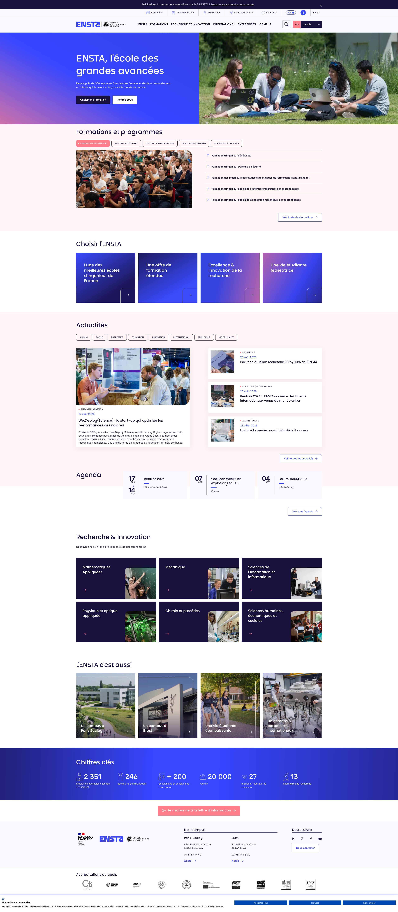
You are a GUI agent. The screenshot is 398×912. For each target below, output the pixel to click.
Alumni (84, 337)
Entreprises (247, 24)
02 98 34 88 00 (240, 854)
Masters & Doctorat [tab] (126, 143)
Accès (188, 860)
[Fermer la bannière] (321, 4)
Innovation (158, 337)
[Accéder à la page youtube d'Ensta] (320, 838)
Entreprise (117, 337)
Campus (265, 24)
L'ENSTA (142, 24)
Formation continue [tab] (194, 143)
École (99, 337)
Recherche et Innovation (190, 24)
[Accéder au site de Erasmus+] (211, 885)
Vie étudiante (226, 337)
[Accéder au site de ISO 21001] (261, 885)
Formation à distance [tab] (226, 143)
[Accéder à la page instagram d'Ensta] (302, 838)
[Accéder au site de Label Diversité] (310, 885)
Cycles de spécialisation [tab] (160, 143)
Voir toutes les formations (297, 217)
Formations (159, 24)
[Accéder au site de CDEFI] (137, 885)
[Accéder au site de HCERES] (162, 885)
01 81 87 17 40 (192, 854)
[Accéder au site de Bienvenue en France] (186, 885)
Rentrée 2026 (125, 99)
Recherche (204, 337)
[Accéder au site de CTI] (87, 885)
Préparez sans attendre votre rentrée (232, 4)
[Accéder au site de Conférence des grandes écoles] (112, 885)
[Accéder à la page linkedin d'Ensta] (293, 838)
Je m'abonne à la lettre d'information (199, 810)
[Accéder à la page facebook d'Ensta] (311, 838)
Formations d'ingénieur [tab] (93, 143)
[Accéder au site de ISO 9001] (236, 885)
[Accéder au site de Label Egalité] (286, 885)
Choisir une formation (93, 99)
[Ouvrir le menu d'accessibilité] (303, 12)
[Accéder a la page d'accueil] (101, 24)
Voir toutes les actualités (298, 458)
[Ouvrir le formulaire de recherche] (286, 24)
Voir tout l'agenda (302, 511)
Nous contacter (305, 847)
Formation (138, 337)
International (224, 24)
